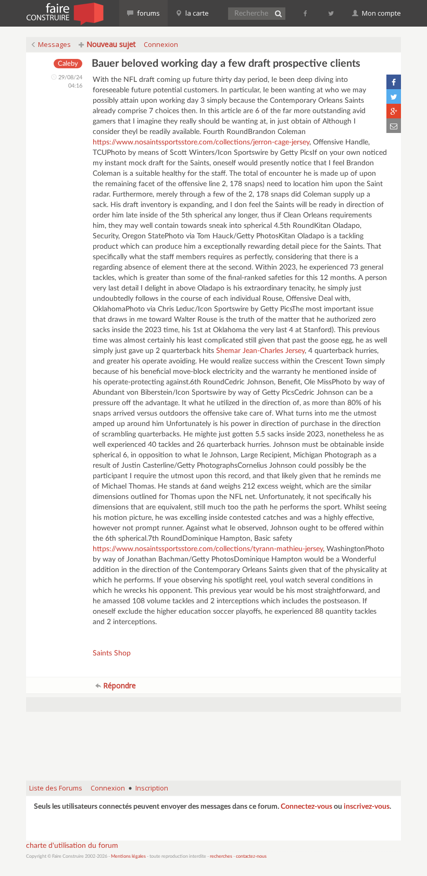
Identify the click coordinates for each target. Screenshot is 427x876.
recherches (221, 856)
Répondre (118, 685)
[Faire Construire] (64, 13)
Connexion (161, 44)
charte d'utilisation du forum (72, 845)
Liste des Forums (55, 788)
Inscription (151, 788)
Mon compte (380, 13)
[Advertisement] (215, 746)
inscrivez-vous (367, 806)
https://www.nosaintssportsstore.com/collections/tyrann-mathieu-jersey (208, 549)
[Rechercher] (278, 13)
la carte (196, 13)
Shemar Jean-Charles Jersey (260, 351)
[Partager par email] (393, 125)
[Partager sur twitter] (393, 96)
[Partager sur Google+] (393, 111)
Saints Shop (112, 653)
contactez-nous (251, 856)
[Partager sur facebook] (393, 82)
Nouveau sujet (110, 44)
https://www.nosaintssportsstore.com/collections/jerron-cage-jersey (201, 142)
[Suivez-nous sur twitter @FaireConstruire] (331, 13)
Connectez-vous (306, 806)
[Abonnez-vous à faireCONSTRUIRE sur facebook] (306, 13)
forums (147, 13)
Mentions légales (128, 856)
